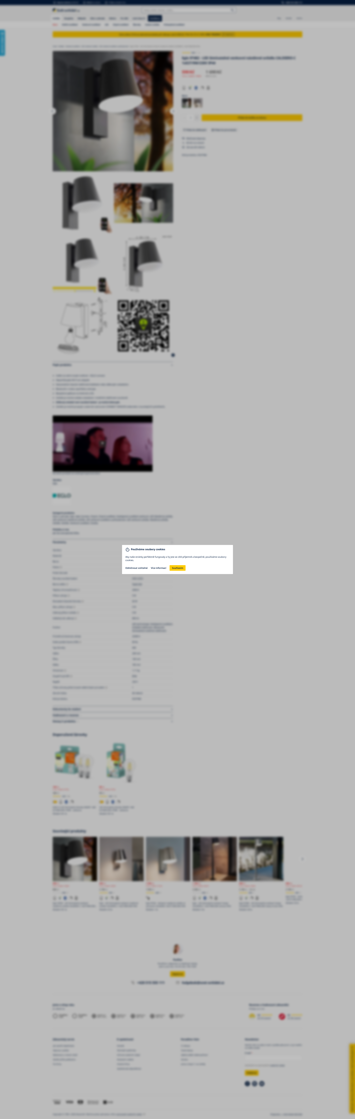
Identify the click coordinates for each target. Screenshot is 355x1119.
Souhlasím (177, 567)
